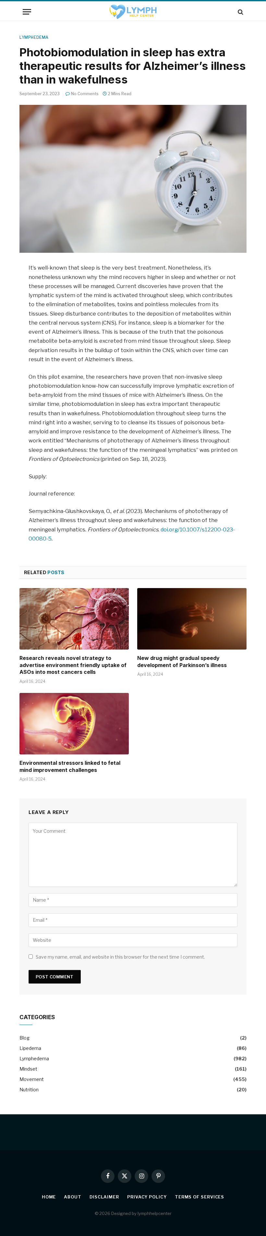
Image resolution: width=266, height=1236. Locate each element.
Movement (31, 1079)
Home (49, 1196)
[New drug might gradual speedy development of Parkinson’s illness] (192, 619)
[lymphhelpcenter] (132, 11)
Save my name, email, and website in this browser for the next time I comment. (120, 957)
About (72, 1196)
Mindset (28, 1069)
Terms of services (199, 1196)
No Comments (85, 93)
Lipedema (30, 1048)
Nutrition (29, 1089)
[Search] (239, 12)
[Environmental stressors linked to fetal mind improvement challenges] (74, 723)
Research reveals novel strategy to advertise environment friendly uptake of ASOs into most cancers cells (73, 665)
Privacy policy (147, 1196)
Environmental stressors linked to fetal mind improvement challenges (69, 766)
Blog (24, 1038)
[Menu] (27, 12)
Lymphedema (34, 37)
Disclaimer (104, 1196)
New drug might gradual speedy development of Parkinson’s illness (182, 661)
